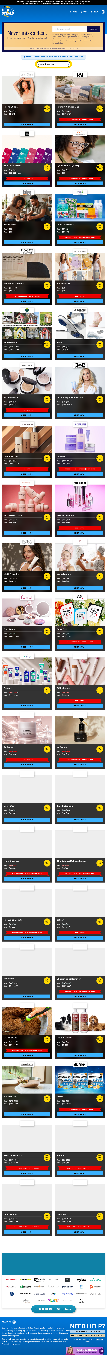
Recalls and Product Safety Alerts (87, 1336)
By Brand (41, 64)
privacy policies (73, 1)
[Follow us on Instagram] (103, 12)
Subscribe (93, 29)
